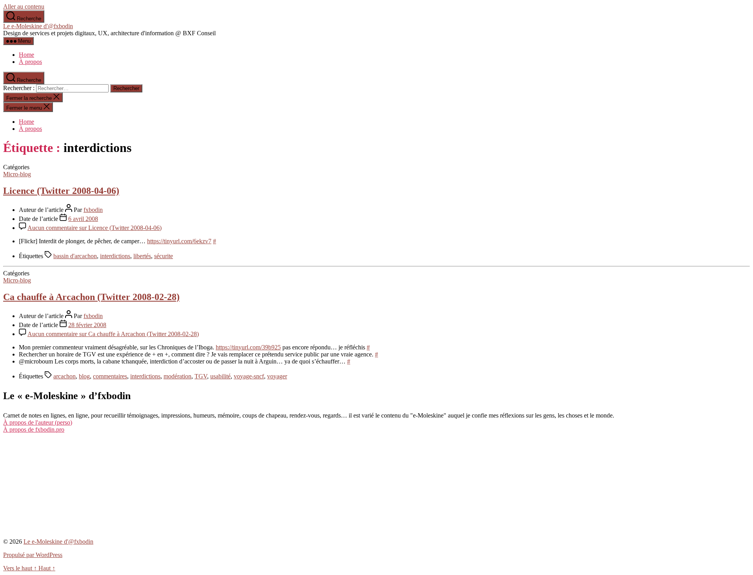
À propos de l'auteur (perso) (37, 422)
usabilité (220, 376)
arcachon (64, 376)
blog (84, 376)
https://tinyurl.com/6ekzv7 (179, 241)
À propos (30, 61)
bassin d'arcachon (75, 256)
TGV (201, 376)
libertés (142, 256)
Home (26, 54)
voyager (277, 376)
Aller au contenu (23, 6)
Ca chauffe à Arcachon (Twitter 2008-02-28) (91, 297)
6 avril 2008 (83, 218)
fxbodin (93, 209)
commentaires (110, 376)
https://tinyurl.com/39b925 (248, 347)
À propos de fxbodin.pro (33, 429)
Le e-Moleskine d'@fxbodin (38, 26)
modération (177, 376)
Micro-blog (17, 174)
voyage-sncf (249, 376)
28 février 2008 (87, 325)
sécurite (163, 256)
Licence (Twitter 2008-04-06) (61, 191)
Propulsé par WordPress (32, 554)
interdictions (115, 256)
